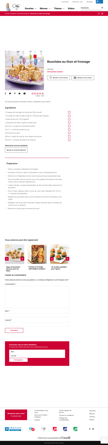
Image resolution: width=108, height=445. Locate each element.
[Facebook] (89, 429)
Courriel (8, 320)
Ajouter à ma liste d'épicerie (16, 150)
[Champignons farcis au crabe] (14, 254)
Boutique (90, 2)
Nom (7, 311)
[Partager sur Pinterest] (15, 93)
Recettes (13, 13)
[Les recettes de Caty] (12, 6)
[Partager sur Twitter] (10, 93)
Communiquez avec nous (41, 411)
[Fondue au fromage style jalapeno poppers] (37, 254)
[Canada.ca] (65, 437)
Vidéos (71, 8)
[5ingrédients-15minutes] (32, 429)
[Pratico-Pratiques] (14, 429)
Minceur (92, 414)
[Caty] (44, 429)
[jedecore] (65, 429)
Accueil (7, 13)
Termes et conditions (66, 415)
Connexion (65, 2)
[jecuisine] (55, 429)
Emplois (37, 420)
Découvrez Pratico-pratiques (41, 416)
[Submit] (101, 8)
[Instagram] (102, 13)
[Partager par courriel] (25, 93)
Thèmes (92, 417)
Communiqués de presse (65, 411)
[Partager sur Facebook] (5, 93)
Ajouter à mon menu (85, 78)
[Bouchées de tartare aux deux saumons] (59, 254)
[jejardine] (76, 429)
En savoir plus (16, 414)
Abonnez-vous (78, 2)
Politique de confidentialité (64, 419)
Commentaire (10, 284)
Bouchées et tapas (23, 13)
